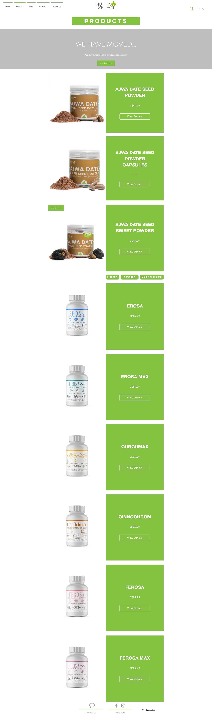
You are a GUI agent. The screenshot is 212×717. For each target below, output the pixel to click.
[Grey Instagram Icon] (203, 9)
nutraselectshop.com (118, 55)
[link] (192, 9)
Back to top (150, 709)
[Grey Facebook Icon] (198, 9)
